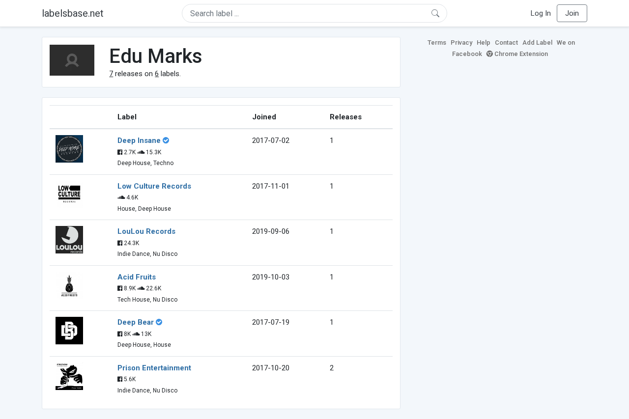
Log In (541, 13)
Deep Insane (139, 140)
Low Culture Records (154, 186)
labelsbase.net (73, 13)
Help (483, 42)
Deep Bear (135, 322)
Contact (506, 42)
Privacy (461, 42)
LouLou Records (146, 231)
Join (572, 13)
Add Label (537, 42)
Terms (437, 42)
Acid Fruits (136, 277)
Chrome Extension (520, 53)
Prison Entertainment (154, 367)
